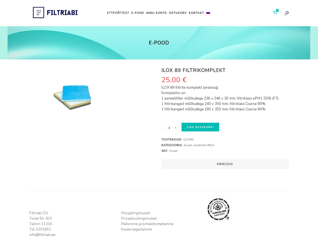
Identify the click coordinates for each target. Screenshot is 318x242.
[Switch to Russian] (208, 13)
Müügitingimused (135, 213)
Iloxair (174, 151)
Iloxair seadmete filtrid (199, 145)
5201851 (43, 229)
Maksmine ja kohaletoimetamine (147, 223)
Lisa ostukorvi (200, 127)
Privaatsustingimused (138, 218)
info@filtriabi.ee (42, 234)
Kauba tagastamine (136, 229)
